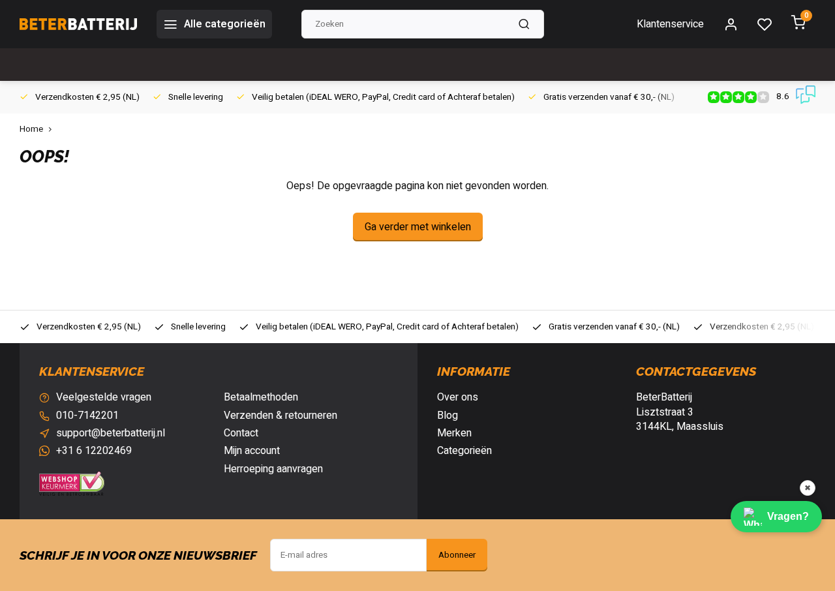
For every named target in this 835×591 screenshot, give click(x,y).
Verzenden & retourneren (280, 415)
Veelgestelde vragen (103, 397)
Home (31, 129)
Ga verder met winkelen (418, 227)
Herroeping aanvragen (273, 469)
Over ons (457, 397)
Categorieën (464, 451)
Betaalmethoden (261, 397)
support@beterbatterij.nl (110, 433)
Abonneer (457, 555)
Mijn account (252, 451)
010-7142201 (87, 415)
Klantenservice (670, 24)
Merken (454, 433)
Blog (447, 415)
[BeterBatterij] (78, 24)
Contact (241, 433)
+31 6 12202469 (94, 451)
